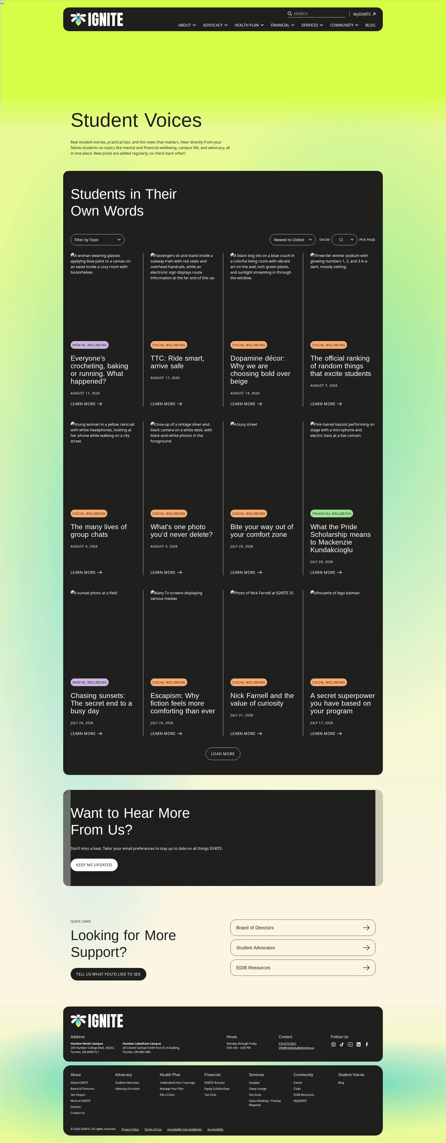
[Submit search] (290, 13)
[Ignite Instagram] (333, 1044)
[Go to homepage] (97, 1020)
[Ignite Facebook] (367, 1044)
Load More (223, 753)
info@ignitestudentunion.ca (296, 1048)
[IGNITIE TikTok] (342, 1044)
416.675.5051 (287, 1044)
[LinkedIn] (358, 1044)
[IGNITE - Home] (97, 19)
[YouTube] (350, 1044)
